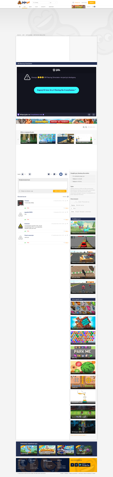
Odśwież (65, 196)
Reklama (59, 463)
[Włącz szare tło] (93, 6)
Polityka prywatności (61, 465)
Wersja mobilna (21, 461)
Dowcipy (43, 6)
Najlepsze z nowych (77, 178)
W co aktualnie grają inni (78, 176)
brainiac (27, 223)
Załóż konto (84, 2)
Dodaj (92, 2)
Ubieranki (51, 6)
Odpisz (66, 208)
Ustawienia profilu (46, 466)
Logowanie (45, 464)
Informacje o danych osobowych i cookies (61, 468)
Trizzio (27, 201)
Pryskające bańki (21, 467)
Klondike (31, 465)
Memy (30, 6)
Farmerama (32, 461)
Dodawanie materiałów (47, 465)
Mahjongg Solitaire (21, 468)
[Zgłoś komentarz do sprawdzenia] (66, 200)
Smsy (19, 464)
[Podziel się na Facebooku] (60, 174)
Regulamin (59, 464)
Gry (25, 6)
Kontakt (58, 461)
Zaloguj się (77, 2)
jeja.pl (19, 35)
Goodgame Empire (34, 467)
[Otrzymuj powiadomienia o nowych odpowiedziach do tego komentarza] (67, 200)
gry (23, 35)
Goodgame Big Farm (34, 468)
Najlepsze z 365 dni (77, 181)
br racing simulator (39, 35)
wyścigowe (29, 35)
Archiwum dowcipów (22, 465)
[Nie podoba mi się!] (31, 174)
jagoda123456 (28, 212)
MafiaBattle (32, 463)
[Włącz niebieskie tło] (94, 6)
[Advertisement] (56, 48)
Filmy (36, 6)
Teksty (19, 463)
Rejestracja (45, 462)
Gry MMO (33, 460)
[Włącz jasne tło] (92, 6)
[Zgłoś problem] (65, 174)
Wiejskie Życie (33, 464)
